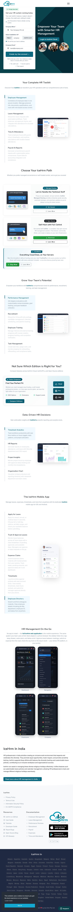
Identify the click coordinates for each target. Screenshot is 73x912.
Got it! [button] (20, 905)
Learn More (51, 211)
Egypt (33, 866)
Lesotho (50, 873)
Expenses (31, 833)
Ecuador (27, 866)
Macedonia (19, 876)
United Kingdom (39, 897)
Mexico (57, 876)
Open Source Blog (11, 833)
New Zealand (62, 880)
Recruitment (32, 826)
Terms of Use (10, 800)
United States (49, 897)
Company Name (11, 27)
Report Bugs (9, 830)
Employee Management (36, 817)
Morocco (16, 880)
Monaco (9, 880)
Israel (60, 869)
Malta (29, 880)
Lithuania (63, 873)
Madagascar (28, 876)
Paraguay (42, 883)
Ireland (54, 869)
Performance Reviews (35, 823)
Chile (30, 862)
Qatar (15, 887)
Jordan (21, 873)
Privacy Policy (10, 797)
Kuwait (32, 873)
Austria (31, 859)
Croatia (57, 862)
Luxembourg (11, 876)
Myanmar (23, 880)
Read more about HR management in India (21, 779)
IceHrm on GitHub (11, 817)
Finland (45, 866)
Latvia (37, 873)
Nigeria (10, 883)
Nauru (41, 880)
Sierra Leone (11, 890)
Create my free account (18, 54)
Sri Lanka (63, 890)
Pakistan (28, 883)
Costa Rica (49, 862)
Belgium (46, 859)
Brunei (63, 859)
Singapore (20, 890)
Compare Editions (16, 401)
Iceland (36, 869)
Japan (15, 873)
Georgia (57, 866)
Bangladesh (38, 859)
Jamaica (9, 873)
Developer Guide (11, 826)
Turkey (59, 894)
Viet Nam (40, 901)
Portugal (9, 887)
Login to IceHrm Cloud (48, 39)
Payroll (30, 830)
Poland (62, 883)
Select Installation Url (12, 34)
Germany (64, 866)
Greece (15, 869)
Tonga (48, 894)
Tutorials (8, 823)
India (41, 869)
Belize (52, 859)
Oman (22, 883)
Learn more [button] (9, 901)
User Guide (9, 820)
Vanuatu (64, 897)
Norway (17, 883)
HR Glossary (9, 836)
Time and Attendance (35, 836)
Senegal (58, 887)
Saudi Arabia (50, 887)
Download (51, 238)
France (51, 866)
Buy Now (13, 264)
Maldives (43, 876)
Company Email (11, 45)
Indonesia (48, 869)
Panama (35, 883)
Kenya (26, 873)
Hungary (29, 869)
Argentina (17, 859)
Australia (24, 859)
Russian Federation (32, 887)
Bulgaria (10, 862)
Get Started (51, 207)
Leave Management (35, 820)
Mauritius (51, 876)
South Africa (49, 890)
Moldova (63, 876)
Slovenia (34, 890)
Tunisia (53, 894)
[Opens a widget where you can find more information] (64, 908)
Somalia (41, 890)
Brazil (58, 859)
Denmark (20, 866)
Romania (21, 887)
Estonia (38, 866)
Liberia (57, 873)
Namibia (34, 880)
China (35, 862)
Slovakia (27, 890)
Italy (64, 869)
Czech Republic (11, 866)
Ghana (9, 869)
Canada (25, 862)
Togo (42, 894)
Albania (10, 859)
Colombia (42, 862)
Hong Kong (22, 869)
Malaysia (36, 876)
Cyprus (63, 862)
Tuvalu (65, 894)
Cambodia (18, 862)
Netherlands (53, 880)
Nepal (46, 880)
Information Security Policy (14, 804)
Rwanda (41, 887)
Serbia (64, 887)
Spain (56, 890)
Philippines (55, 883)
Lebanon (43, 873)
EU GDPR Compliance (13, 807)
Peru (48, 883)
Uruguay (58, 897)
